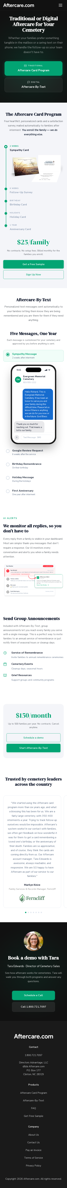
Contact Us (33, 1142)
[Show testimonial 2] (28, 912)
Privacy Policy (33, 1165)
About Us (33, 1134)
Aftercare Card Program (33, 1093)
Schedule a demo (33, 737)
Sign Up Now (33, 274)
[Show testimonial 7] (41, 912)
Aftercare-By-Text (33, 1100)
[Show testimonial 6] (38, 912)
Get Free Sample (33, 1116)
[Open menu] (60, 5)
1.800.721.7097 (33, 1055)
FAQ (33, 1108)
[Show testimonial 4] (33, 912)
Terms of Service (33, 1157)
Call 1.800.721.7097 (33, 1007)
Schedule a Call (33, 995)
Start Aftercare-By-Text (33, 748)
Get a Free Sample (34, 264)
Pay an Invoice (33, 1150)
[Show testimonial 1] (25, 912)
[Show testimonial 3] (31, 912)
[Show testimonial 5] (36, 912)
